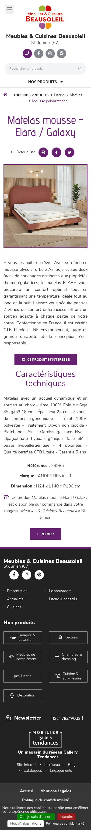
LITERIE (59, 95)
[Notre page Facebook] (38, 53)
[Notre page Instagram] (50, 53)
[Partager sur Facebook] (56, 152)
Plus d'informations (25, 823)
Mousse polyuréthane (49, 101)
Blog (72, 765)
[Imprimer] (43, 152)
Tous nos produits (31, 95)
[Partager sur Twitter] (69, 152)
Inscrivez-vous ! (66, 717)
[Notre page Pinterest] (61, 53)
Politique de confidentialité (45, 800)
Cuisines (14, 607)
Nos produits (42, 82)
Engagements (61, 770)
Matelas (76, 95)
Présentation (17, 591)
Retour (47, 534)
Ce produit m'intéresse (48, 359)
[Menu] (9, 9)
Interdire (66, 817)
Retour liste (26, 152)
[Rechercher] (81, 69)
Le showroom (60, 591)
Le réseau (52, 765)
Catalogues (33, 770)
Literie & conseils (63, 599)
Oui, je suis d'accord (36, 817)
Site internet (26, 765)
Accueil (26, 791)
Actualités (15, 599)
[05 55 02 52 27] (27, 53)
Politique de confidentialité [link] (65, 823)
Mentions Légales (56, 791)
